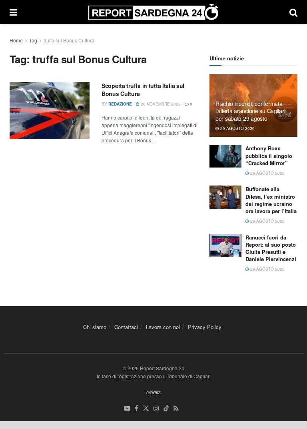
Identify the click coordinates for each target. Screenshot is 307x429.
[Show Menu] (13, 12)
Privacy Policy (204, 327)
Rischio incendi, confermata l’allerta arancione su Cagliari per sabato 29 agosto (250, 111)
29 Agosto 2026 (237, 128)
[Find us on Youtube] (127, 408)
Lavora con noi (163, 327)
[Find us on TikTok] (166, 408)
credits (153, 392)
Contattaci (126, 327)
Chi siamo (94, 327)
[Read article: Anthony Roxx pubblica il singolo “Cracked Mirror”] (225, 156)
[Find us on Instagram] (156, 408)
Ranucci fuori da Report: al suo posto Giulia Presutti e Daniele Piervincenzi (270, 248)
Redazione (120, 104)
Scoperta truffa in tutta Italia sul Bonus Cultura (143, 90)
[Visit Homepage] (153, 12)
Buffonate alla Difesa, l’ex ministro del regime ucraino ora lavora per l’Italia (271, 200)
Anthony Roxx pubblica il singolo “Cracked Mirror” (268, 155)
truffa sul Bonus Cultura (69, 40)
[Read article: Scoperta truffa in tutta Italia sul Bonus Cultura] (50, 110)
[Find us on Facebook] (136, 408)
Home (16, 40)
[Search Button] (293, 12)
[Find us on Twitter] (146, 408)
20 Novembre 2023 (160, 104)
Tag (33, 40)
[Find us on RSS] (176, 408)
